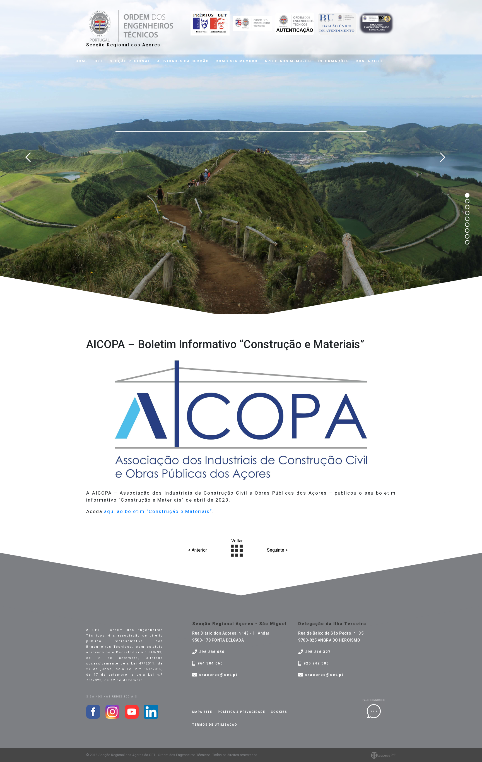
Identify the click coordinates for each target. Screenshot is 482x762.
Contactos (369, 61)
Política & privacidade (241, 711)
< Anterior (197, 550)
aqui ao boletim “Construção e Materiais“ (158, 511)
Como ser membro (237, 61)
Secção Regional (130, 61)
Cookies (279, 711)
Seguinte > (277, 550)
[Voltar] (236, 550)
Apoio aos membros (287, 61)
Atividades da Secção (183, 61)
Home (82, 61)
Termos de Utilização (214, 724)
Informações (333, 61)
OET (99, 61)
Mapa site (202, 711)
